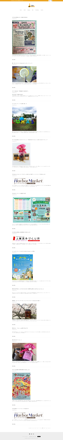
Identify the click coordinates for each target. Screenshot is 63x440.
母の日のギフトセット (17, 339)
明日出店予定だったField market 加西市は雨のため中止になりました (28, 288)
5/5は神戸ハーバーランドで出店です (20, 408)
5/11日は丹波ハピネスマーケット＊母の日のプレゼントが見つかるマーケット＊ (30, 139)
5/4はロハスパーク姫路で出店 (19, 193)
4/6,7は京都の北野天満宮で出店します (21, 369)
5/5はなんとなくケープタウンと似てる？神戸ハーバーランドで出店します (29, 174)
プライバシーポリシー (25, 436)
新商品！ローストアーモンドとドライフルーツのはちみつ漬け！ (26, 300)
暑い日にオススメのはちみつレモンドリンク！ (22, 63)
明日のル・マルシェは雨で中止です (20, 328)
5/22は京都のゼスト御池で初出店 (19, 17)
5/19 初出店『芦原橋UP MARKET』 (20, 91)
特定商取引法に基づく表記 (32, 436)
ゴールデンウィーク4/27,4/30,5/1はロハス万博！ (23, 251)
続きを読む (13, 59)
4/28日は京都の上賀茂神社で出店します (21, 232)
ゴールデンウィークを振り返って (19, 103)
